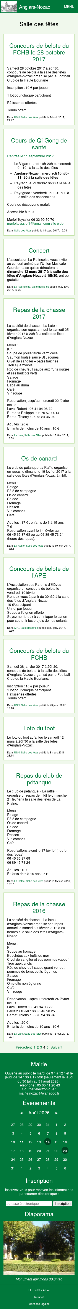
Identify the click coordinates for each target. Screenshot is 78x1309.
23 (65, 1150)
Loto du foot (39, 728)
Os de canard (39, 458)
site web (57, 223)
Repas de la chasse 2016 (39, 907)
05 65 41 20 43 (48, 1085)
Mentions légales (39, 1304)
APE (16, 627)
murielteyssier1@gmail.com (28, 223)
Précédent (24, 1047)
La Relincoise (22, 286)
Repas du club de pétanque (39, 778)
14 (48, 1141)
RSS (37, 1290)
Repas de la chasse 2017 (39, 312)
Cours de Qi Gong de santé (39, 143)
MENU (69, 6)
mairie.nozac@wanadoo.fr (39, 1093)
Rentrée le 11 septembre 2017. (31, 155)
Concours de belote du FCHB (39, 653)
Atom (46, 1290)
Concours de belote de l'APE (39, 571)
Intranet (39, 1297)
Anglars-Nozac (34, 6)
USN (17, 117)
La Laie (18, 435)
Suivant (56, 1047)
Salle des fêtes (29, 117)
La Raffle (19, 545)
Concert (39, 250)
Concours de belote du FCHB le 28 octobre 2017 (39, 52)
